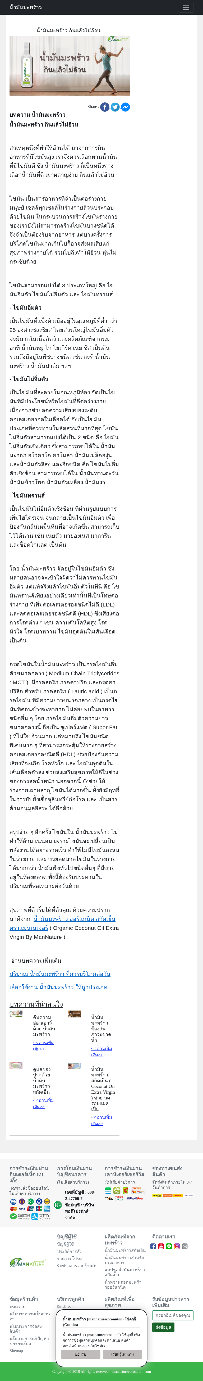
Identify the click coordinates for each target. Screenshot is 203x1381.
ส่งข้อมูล (163, 1327)
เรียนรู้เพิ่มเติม (122, 1354)
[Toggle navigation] (186, 7)
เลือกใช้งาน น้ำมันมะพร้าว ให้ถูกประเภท (58, 987)
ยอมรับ (80, 1354)
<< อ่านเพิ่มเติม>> (43, 1045)
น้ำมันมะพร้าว (26, 7)
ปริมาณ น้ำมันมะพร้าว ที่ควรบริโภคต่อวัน (60, 974)
